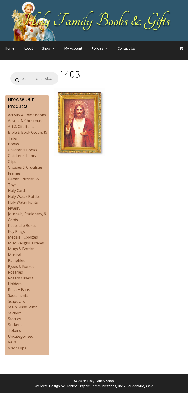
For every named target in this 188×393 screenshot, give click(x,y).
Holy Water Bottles (24, 196)
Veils (12, 342)
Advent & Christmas (25, 120)
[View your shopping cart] (181, 48)
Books (13, 143)
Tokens (14, 330)
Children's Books (22, 149)
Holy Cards (17, 190)
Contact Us (126, 48)
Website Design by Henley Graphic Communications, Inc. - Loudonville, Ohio (94, 386)
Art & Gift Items (21, 126)
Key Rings (16, 231)
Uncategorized (20, 336)
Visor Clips (17, 348)
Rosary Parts (19, 289)
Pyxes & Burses (21, 266)
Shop (46, 48)
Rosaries (15, 272)
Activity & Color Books (27, 114)
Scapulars (16, 301)
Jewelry (14, 208)
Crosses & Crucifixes (25, 167)
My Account (73, 48)
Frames (14, 173)
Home (9, 48)
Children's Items (22, 155)
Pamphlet (16, 260)
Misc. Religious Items (26, 243)
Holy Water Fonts (23, 202)
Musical (14, 254)
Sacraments (18, 295)
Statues (14, 318)
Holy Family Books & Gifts (94, 20)
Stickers (15, 324)
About (28, 48)
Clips (12, 161)
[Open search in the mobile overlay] (148, 53)
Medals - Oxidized (23, 237)
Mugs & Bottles (21, 248)
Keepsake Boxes (22, 225)
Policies (97, 48)
